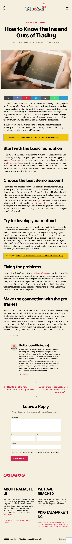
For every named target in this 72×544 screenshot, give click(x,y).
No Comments (54, 42)
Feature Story (32, 22)
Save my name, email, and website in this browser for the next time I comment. (35, 452)
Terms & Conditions (22, 520)
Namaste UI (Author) (24, 42)
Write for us (8, 514)
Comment (14, 418)
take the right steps (14, 163)
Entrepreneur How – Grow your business (53, 526)
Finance (43, 22)
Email (39, 435)
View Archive (24, 374)
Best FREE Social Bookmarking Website (53, 522)
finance (15, 336)
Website (13, 443)
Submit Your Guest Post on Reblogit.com (53, 524)
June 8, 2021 (40, 42)
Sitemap (6, 522)
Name (13, 435)
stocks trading (41, 203)
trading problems (40, 273)
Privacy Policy (8, 520)
